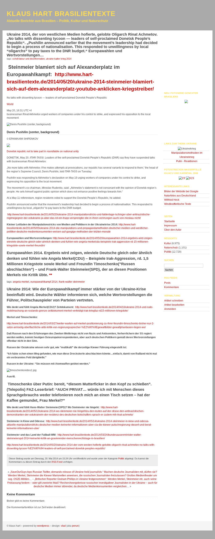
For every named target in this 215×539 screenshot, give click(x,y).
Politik (121, 458)
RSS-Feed (57, 462)
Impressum (170, 225)
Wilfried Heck (171, 199)
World (10, 104)
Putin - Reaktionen (186, 161)
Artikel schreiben (173, 300)
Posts (167, 282)
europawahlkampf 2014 (44, 281)
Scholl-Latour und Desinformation (28, 58)
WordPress (43, 525)
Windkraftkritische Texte (177, 204)
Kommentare (171, 287)
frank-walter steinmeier (72, 281)
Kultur (167, 243)
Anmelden (170, 309)
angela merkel (21, 281)
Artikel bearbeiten (174, 304)
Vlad (63, 525)
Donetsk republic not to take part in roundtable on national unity (43, 151)
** (50, 275)
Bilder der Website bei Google (181, 191)
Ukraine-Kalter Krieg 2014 (58, 58)
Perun (75, 525)
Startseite (169, 221)
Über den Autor (172, 229)
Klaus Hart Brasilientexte (61, 13)
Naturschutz (171, 247)
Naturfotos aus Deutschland (180, 195)
